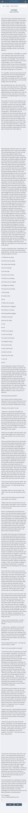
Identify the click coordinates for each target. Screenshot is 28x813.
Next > (18, 804)
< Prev (10, 804)
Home (3, 6)
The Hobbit (7, 6)
